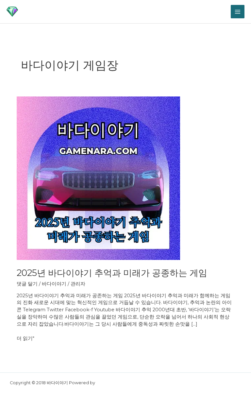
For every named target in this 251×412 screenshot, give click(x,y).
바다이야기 (54, 284)
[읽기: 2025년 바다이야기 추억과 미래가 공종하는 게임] (98, 178)
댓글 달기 (27, 284)
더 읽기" (25, 338)
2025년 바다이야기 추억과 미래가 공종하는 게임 (112, 272)
